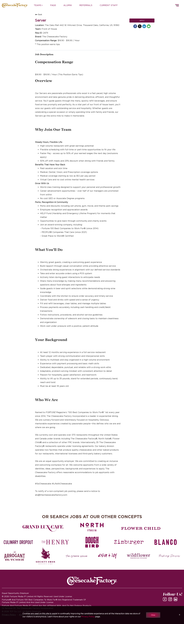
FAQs (53, 5)
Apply (142, 20)
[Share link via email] (148, 26)
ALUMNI (67, 5)
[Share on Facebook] (135, 26)
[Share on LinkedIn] (144, 26)
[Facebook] (165, 600)
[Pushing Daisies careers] (169, 556)
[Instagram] (170, 600)
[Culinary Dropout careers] (18, 542)
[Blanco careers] (165, 542)
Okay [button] (153, 615)
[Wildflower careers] (138, 556)
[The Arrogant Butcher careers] (14, 556)
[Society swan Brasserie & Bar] (45, 556)
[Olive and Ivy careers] (107, 556)
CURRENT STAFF (109, 5)
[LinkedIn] (176, 600)
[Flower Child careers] (140, 528)
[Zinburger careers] (128, 542)
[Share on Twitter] (139, 26)
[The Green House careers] (76, 556)
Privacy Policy (88, 616)
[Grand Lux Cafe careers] (43, 528)
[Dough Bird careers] (92, 542)
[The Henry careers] (55, 542)
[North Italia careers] (92, 527)
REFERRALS (85, 5)
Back (40, 15)
